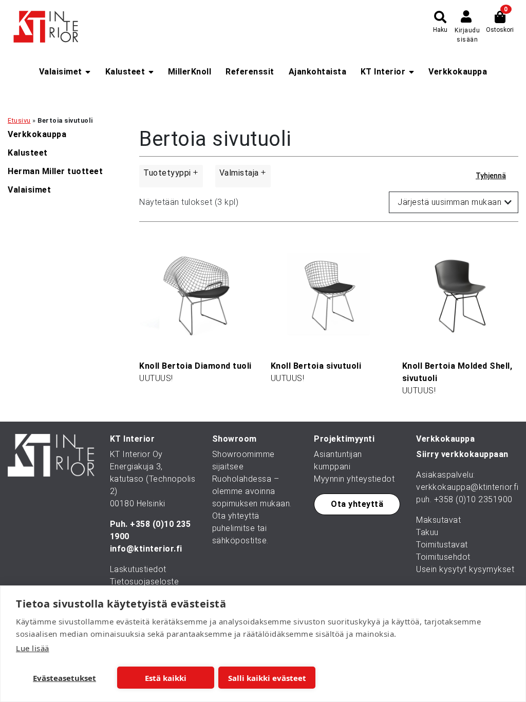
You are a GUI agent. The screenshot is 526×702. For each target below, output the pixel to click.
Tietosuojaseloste (144, 581)
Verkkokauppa (457, 72)
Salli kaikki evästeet (267, 678)
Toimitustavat (442, 544)
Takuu (427, 532)
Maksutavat (438, 520)
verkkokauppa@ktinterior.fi (467, 487)
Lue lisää (32, 648)
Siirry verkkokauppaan (462, 454)
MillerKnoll (190, 72)
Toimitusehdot (443, 557)
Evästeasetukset (64, 678)
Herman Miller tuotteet (55, 171)
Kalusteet (125, 72)
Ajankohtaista (318, 72)
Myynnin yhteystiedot (354, 479)
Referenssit (250, 72)
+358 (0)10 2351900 (473, 499)
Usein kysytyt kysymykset (465, 569)
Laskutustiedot (138, 569)
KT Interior (383, 72)
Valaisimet (60, 72)
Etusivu (19, 120)
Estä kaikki (165, 678)
